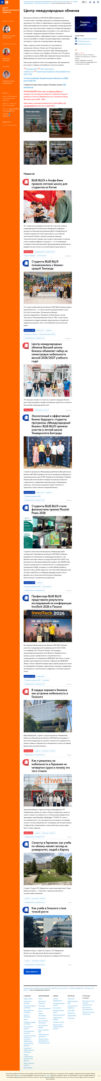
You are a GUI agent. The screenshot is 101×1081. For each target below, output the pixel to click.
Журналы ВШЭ (72, 1015)
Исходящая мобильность (57, 112)
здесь (18, 1075)
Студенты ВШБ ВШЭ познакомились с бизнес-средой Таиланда (48, 265)
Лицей (40, 998)
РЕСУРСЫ (71, 996)
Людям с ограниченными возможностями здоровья (28, 1057)
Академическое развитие (57, 1018)
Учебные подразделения (77, 988)
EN (86, 2)
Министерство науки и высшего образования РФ (88, 1003)
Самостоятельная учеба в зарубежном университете (34, 122)
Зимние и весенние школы (59, 150)
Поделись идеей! (85, 23)
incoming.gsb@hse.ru (9, 111)
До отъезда (54, 121)
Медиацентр (71, 1013)
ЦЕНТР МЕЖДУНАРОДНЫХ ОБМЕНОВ (10, 10)
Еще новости (31, 971)
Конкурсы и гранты (58, 1022)
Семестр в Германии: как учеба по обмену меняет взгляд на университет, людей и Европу (51, 846)
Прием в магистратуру (42, 1014)
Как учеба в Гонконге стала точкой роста (49, 910)
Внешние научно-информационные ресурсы (58, 1026)
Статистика (54, 134)
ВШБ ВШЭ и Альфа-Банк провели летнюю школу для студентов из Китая (49, 183)
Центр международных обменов (87, 38)
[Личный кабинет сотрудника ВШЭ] (94, 2)
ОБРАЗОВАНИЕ (43, 996)
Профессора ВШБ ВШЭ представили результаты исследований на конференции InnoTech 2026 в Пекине (52, 601)
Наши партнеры (33, 111)
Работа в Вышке (28, 1067)
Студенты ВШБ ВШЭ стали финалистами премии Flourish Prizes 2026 (50, 509)
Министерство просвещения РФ (87, 1008)
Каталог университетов (33, 115)
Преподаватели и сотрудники (29, 1011)
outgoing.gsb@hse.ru (15, 109)
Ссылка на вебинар (31, 78)
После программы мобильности (31, 160)
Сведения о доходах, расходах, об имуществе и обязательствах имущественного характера (30, 1040)
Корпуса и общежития (27, 1016)
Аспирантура (42, 1018)
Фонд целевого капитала (28, 1027)
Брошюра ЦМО (31, 69)
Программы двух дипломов (34, 118)
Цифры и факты (28, 998)
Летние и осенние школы (58, 153)
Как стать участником (57, 118)
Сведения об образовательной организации (29, 1050)
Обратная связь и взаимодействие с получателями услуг (44, 1041)
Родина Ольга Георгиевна (6, 59)
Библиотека (71, 998)
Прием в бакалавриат (44, 1008)
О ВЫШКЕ (27, 996)
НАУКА (55, 996)
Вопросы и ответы (56, 129)
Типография (71, 1010)
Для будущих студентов (33, 150)
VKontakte (5, 114)
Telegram (5, 116)
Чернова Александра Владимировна (9, 37)
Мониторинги (57, 1008)
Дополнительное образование (43, 1022)
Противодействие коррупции (29, 1032)
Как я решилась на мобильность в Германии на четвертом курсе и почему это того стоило (51, 766)
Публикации (71, 1018)
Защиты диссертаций (59, 1015)
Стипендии (54, 131)
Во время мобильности (58, 123)
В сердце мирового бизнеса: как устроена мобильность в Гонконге (50, 693)
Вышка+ (40, 1011)
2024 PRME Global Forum (84, 44)
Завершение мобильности (59, 126)
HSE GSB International (83, 41)
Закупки (26, 1019)
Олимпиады (41, 1006)
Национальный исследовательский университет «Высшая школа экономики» (46, 988)
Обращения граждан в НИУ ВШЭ (30, 1023)
